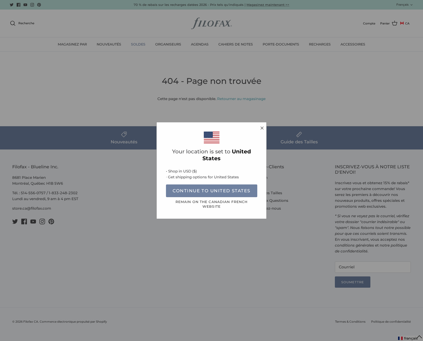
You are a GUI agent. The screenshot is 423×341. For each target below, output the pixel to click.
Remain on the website (212, 204)
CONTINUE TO (211, 190)
